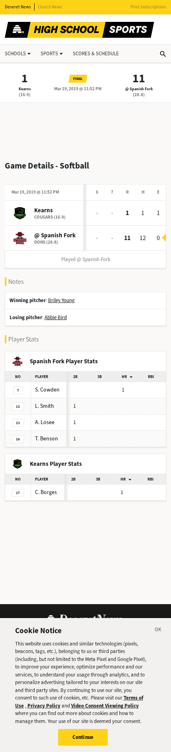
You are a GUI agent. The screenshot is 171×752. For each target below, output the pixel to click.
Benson (46, 438)
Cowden (47, 389)
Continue (82, 737)
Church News (50, 7)
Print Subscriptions (148, 7)
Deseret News (18, 7)
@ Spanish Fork (139, 88)
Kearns (25, 88)
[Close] (158, 631)
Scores (96, 53)
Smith (44, 406)
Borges (46, 492)
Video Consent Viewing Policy (105, 705)
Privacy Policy (43, 705)
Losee (44, 422)
